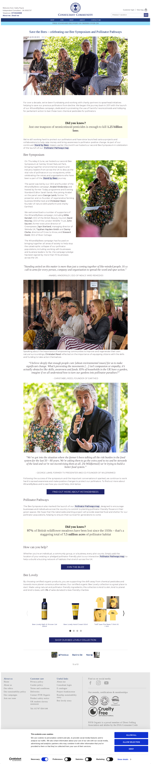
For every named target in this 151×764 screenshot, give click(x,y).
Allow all (131, 735)
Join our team (10, 698)
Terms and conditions (40, 688)
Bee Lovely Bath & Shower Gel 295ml (44, 625)
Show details (122, 759)
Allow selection (131, 742)
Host (71, 20)
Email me (15, 15)
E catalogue (62, 688)
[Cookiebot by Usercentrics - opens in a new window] (15, 759)
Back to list (77, 655)
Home (6, 682)
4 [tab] (81, 631)
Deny (131, 749)
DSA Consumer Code (127, 725)
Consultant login (64, 685)
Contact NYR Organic (40, 695)
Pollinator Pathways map (56, 148)
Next (124, 613)
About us (8, 685)
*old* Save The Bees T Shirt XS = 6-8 (106, 625)
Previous (27, 613)
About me (6, 15)
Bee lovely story (64, 700)
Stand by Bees (42, 145)
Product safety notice (39, 698)
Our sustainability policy (15, 691)
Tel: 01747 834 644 (39, 708)
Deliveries (35, 691)
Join (61, 20)
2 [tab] (74, 631)
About (82, 20)
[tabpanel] (44, 611)
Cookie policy (36, 685)
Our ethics (8, 688)
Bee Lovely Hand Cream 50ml (75, 624)
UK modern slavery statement (39, 702)
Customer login (128, 10)
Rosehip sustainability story (67, 696)
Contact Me (96, 20)
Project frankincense (66, 691)
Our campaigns (10, 695)
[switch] (67, 759)
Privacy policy (36, 682)
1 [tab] (70, 631)
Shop (52, 20)
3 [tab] (77, 631)
